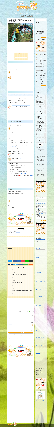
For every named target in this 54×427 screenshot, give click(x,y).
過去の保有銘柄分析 (41, 125)
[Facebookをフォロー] (20, 264)
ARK (41, 117)
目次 (20, 53)
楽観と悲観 (41, 95)
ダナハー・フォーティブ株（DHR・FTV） (41, 122)
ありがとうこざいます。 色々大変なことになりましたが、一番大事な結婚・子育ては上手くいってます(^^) (40, 198)
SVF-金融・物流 (42, 108)
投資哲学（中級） (41, 101)
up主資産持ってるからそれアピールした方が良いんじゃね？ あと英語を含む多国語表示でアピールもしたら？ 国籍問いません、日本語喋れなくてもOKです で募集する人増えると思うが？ (40, 217)
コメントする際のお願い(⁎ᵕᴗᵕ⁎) (12, 336)
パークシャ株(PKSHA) (41, 121)
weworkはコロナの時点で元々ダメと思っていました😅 (40, 211)
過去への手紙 (41, 141)
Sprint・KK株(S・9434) (41, 112)
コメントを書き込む (21, 332)
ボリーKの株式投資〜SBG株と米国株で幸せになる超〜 (40, 239)
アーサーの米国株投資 (38, 375)
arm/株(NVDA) (41, 111)
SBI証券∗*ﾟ (18, 231)
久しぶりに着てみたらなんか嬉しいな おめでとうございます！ (40, 202)
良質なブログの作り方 (41, 135)
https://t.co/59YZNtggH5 (23, 173)
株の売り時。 (41, 96)
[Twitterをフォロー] (15, 264)
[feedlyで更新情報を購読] (25, 264)
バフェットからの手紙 (41, 133)
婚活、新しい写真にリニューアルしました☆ (40, 208)
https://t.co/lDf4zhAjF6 (13, 146)
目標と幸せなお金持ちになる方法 (41, 100)
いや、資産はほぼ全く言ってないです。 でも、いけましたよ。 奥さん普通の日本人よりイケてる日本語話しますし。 (40, 207)
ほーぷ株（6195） (41, 126)
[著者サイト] (10, 264)
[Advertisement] (20, 47)
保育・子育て (41, 138)
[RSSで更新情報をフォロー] (30, 264)
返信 (32, 322)
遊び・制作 (41, 140)
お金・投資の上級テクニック (41, 102)
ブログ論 (41, 134)
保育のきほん (41, 139)
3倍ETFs (41, 116)
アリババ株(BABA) (41, 110)
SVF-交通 (42, 107)
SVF (41, 105)
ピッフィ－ (10, 324)
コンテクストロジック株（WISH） (41, 127)
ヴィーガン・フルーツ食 (41, 97)
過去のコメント (43, 220)
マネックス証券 (18, 232)
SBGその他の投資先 (41, 113)
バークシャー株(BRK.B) (41, 128)
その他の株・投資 (41, 130)
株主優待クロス (41, 124)
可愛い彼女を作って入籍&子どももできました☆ (40, 203)
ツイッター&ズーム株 (42, 118)
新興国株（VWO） (41, 129)
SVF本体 (42, 106)
